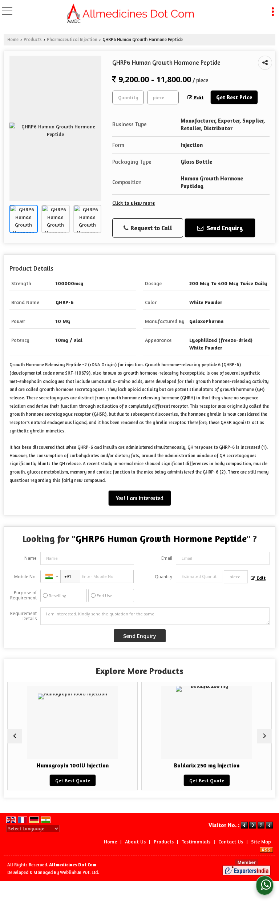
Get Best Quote (38, 780)
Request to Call (150, 228)
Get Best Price (234, 97)
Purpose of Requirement (23, 595)
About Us (135, 841)
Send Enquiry (224, 228)
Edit (198, 97)
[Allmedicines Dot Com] (131, 13)
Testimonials (196, 841)
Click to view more (133, 203)
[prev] (14, 736)
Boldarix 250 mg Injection (172, 765)
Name (30, 558)
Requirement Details (23, 616)
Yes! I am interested (139, 498)
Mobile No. (25, 577)
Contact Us (230, 841)
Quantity (163, 577)
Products (33, 39)
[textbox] (163, 97)
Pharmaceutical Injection (72, 39)
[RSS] (266, 849)
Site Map (261, 841)
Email (166, 558)
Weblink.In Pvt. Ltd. (79, 872)
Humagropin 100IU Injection (38, 765)
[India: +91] (50, 576)
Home (13, 39)
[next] (264, 736)
